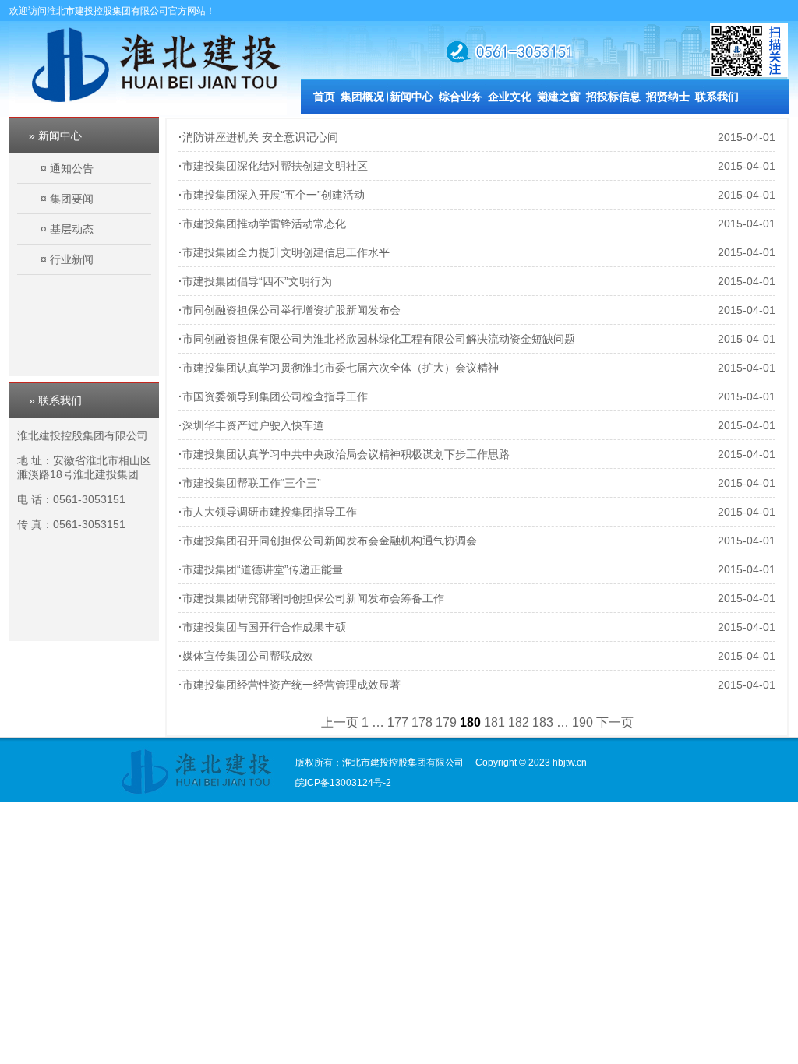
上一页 (339, 722)
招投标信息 (613, 96)
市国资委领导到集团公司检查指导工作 (275, 396)
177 (397, 722)
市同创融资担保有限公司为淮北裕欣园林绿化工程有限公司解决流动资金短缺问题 (378, 339)
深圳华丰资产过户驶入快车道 (253, 425)
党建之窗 (559, 96)
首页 (324, 96)
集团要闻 (72, 198)
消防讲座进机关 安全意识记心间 (260, 137)
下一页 (615, 722)
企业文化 (509, 96)
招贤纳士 (668, 96)
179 (446, 722)
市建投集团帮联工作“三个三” (251, 483)
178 (422, 722)
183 (542, 722)
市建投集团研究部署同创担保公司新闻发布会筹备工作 (313, 598)
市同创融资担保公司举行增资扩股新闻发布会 (291, 310)
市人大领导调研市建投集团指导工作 (269, 512)
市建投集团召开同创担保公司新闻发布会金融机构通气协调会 (329, 540)
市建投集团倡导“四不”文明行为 (257, 281)
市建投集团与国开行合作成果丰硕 (264, 627)
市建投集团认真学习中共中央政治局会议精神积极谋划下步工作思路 (346, 454)
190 (582, 722)
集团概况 (362, 96)
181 (494, 722)
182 (518, 722)
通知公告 (72, 168)
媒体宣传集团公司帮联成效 (247, 656)
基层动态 (72, 229)
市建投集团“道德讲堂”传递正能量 (262, 569)
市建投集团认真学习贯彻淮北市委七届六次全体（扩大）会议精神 (340, 367)
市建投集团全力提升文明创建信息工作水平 (286, 252)
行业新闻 (72, 259)
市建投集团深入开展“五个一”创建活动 (273, 194)
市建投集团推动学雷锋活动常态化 (264, 223)
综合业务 (460, 96)
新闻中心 (411, 96)
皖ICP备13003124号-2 (343, 782)
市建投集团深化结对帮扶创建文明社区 (275, 166)
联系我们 (717, 96)
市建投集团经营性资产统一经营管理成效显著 (291, 684)
